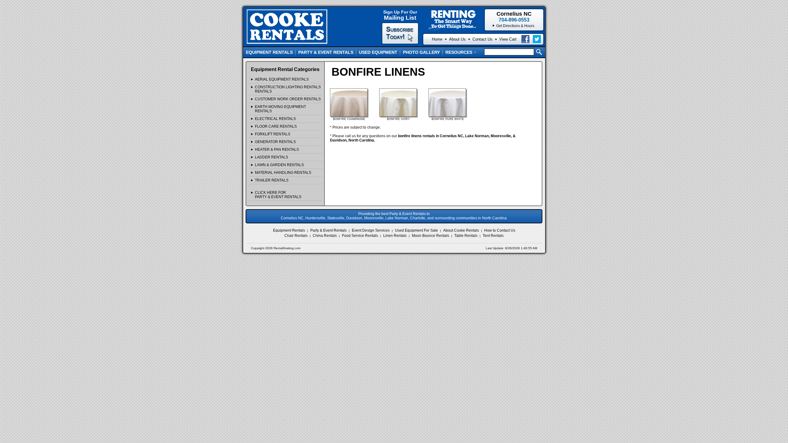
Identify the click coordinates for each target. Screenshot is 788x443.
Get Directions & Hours (515, 26)
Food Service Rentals (360, 235)
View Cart (508, 39)
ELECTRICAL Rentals (275, 119)
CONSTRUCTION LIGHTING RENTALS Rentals (288, 89)
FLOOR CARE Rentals (276, 126)
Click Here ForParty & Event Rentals (278, 194)
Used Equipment (378, 52)
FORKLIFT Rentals (272, 134)
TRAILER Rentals (271, 180)
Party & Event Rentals (325, 52)
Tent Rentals (493, 235)
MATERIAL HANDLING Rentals (283, 172)
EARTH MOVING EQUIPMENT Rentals (280, 109)
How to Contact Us (499, 230)
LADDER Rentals (271, 157)
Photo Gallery (421, 52)
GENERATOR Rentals (275, 142)
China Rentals (325, 235)
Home (437, 39)
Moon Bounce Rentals (430, 235)
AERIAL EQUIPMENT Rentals (282, 79)
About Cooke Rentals (461, 230)
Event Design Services (371, 230)
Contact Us (482, 39)
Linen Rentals (395, 235)
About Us (457, 39)
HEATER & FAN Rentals (277, 149)
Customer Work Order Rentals (288, 99)
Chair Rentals (296, 235)
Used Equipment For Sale (416, 230)
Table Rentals (465, 235)
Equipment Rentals (269, 52)
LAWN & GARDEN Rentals (279, 165)
